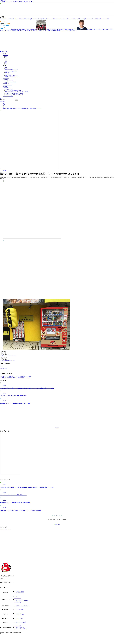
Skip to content (3, 0)
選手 (6, 67)
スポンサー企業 (9, 80)
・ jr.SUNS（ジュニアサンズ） (21, 605)
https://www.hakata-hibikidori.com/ (7, 360)
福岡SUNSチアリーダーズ (11, 69)
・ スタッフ (17, 598)
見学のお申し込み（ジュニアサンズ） (14, 93)
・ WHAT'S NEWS (19, 591)
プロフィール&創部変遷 (11, 71)
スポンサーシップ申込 (10, 82)
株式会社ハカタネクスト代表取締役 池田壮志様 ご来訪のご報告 (62, 29)
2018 (6, 63)
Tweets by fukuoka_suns (5, 529)
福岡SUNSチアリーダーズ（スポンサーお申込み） (17, 91)
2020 (6, 61)
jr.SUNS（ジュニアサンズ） (11, 75)
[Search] (0, 98)
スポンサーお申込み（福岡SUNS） (13, 90)
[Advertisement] (57, 41)
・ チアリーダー (18, 599)
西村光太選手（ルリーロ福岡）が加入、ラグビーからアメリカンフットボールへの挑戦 (20, 510)
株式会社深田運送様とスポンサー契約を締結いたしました (15, 377)
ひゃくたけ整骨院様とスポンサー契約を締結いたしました (15, 376)
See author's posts (3, 368)
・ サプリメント (18, 618)
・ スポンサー (18, 613)
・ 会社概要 (17, 626)
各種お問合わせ (6, 87)
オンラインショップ (7, 85)
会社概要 (5, 86)
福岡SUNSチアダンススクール (12, 76)
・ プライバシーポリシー (20, 628)
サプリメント (6, 83)
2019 (6, 62)
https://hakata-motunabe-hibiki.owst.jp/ (8, 355)
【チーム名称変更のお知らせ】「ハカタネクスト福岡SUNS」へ (62, 30)
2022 (6, 58)
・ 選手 (16, 596)
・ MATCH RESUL (19, 592)
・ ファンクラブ (18, 609)
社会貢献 (7, 72)
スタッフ (7, 68)
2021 (6, 59)
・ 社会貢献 (17, 602)
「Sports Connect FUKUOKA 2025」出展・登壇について (23, 29)
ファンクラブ (6, 78)
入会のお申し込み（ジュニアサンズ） (14, 94)
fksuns (1, 365)
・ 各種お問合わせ (19, 627)
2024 (6, 56)
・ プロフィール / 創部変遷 (21, 600)
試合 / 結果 (5, 55)
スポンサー (5, 79)
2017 (6, 64)
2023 (6, 57)
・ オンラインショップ (20, 622)
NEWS (4, 53)
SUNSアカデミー (7, 74)
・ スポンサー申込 (19, 614)
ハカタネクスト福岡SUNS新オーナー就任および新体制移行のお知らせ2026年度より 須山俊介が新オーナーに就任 (82, 18)
